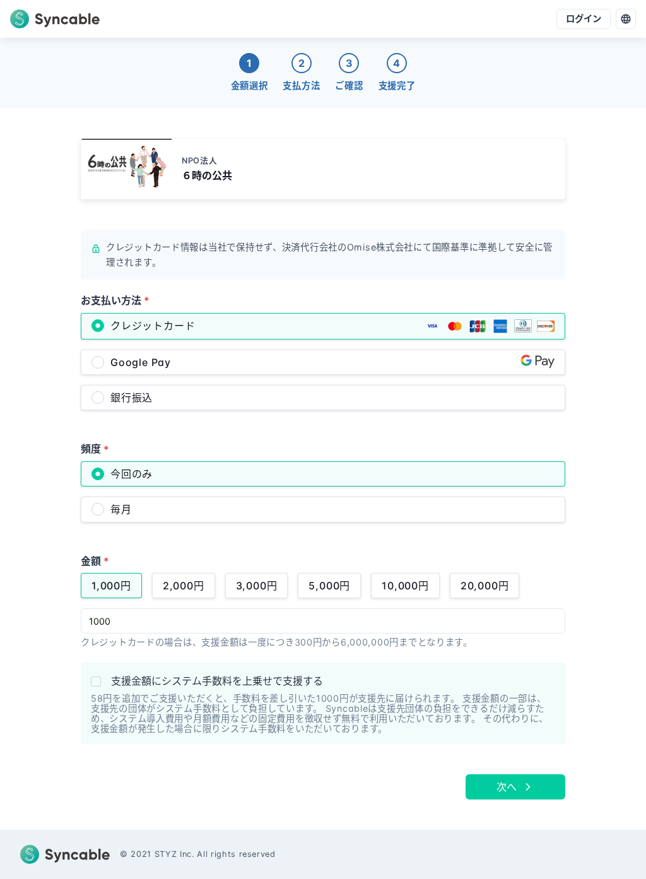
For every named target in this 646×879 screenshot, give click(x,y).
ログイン (583, 18)
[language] (626, 19)
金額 (95, 561)
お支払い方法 (115, 300)
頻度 (95, 448)
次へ (506, 787)
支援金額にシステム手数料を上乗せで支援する (217, 681)
